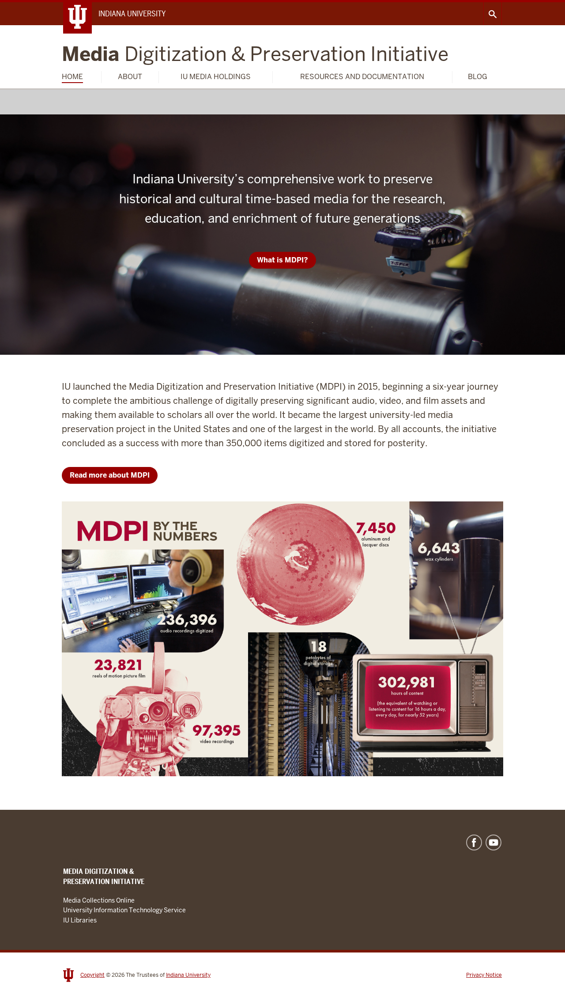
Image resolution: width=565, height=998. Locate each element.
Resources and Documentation (362, 76)
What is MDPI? (282, 260)
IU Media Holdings (216, 76)
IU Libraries (80, 920)
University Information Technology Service (124, 910)
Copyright (92, 975)
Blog (477, 76)
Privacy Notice (484, 975)
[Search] (492, 13)
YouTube (493, 842)
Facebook (474, 842)
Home (72, 76)
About (130, 76)
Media (255, 54)
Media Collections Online (99, 900)
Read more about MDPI (110, 475)
